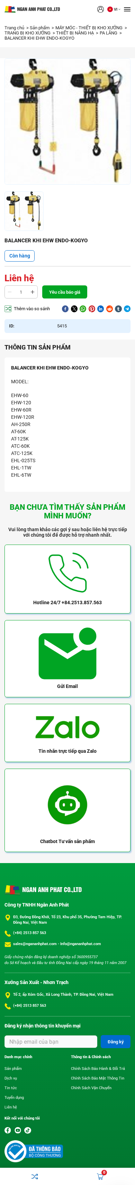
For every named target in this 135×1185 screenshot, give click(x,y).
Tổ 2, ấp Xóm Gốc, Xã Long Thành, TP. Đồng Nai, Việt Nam (63, 994)
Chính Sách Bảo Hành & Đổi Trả (98, 1068)
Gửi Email (67, 686)
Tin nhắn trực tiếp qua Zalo (67, 751)
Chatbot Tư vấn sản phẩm (67, 841)
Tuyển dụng (14, 1097)
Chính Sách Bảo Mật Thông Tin (97, 1078)
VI (115, 9)
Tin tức (10, 1088)
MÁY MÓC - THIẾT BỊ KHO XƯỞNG (89, 27)
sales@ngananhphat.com (35, 944)
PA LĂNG (109, 33)
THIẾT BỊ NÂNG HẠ (75, 33)
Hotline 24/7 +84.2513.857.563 (67, 602)
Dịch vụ (10, 1078)
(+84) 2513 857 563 (29, 933)
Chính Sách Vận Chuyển (91, 1088)
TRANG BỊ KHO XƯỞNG (28, 33)
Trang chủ (14, 27)
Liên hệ (10, 1107)
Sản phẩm (40, 27)
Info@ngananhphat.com (80, 944)
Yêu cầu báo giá (64, 292)
